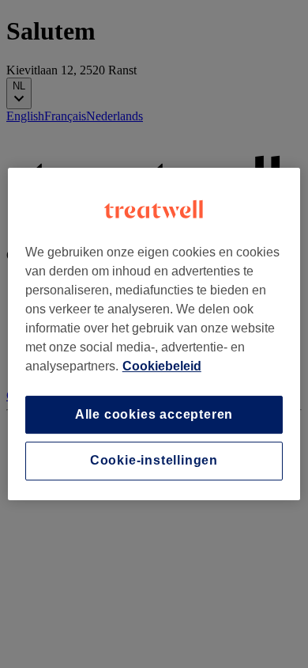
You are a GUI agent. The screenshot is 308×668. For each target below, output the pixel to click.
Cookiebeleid (161, 366)
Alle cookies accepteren (154, 414)
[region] (154, 334)
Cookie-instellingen (154, 461)
